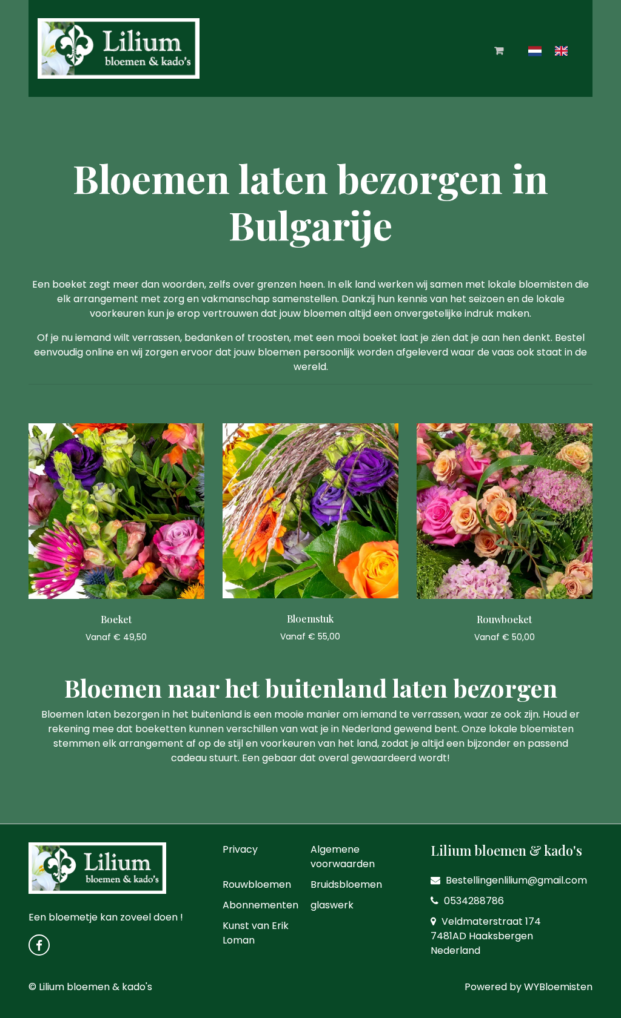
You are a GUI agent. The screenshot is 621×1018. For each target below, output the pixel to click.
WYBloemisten (558, 987)
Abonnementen (260, 905)
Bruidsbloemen (346, 884)
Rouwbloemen (257, 884)
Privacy (240, 849)
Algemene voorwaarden (342, 856)
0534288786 (472, 901)
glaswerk (332, 905)
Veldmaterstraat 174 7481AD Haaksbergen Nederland (486, 935)
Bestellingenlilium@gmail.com (515, 880)
